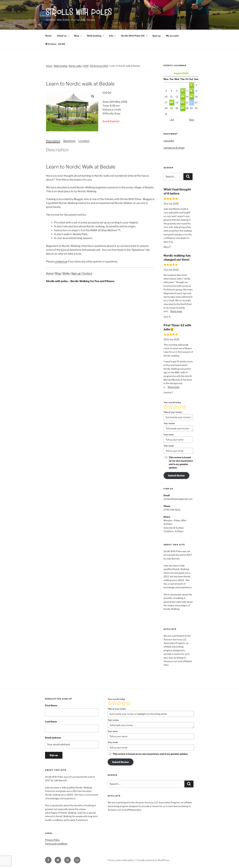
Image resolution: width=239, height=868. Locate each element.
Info (111, 35)
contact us (61, 261)
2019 (85, 66)
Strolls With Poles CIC (133, 35)
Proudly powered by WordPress (153, 860)
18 (171, 102)
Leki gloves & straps (174, 147)
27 (182, 108)
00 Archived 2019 (99, 66)
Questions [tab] (69, 141)
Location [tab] (84, 141)
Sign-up (156, 35)
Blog (76, 35)
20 (182, 102)
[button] (93, 96)
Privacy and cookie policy (121, 860)
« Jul (171, 119)
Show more (176, 311)
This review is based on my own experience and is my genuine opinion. (181, 462)
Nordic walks (75, 66)
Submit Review (176, 475)
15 (191, 96)
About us (61, 35)
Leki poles (169, 140)
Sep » (192, 119)
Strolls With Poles (79, 13)
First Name (51, 705)
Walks (66, 273)
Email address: (53, 737)
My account (172, 35)
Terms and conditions (56, 843)
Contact (87, 273)
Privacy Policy (52, 839)
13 (182, 96)
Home (48, 35)
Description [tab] (53, 141)
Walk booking (94, 35)
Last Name (51, 721)
